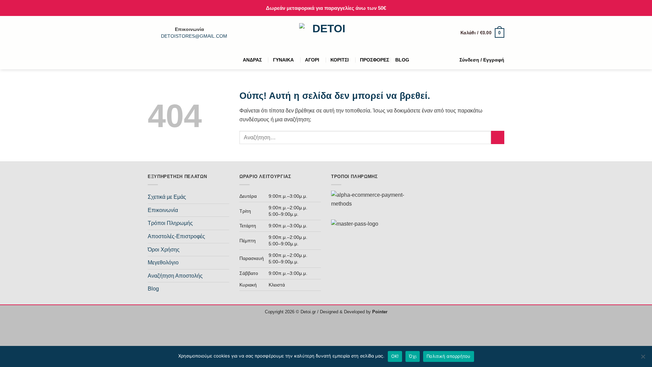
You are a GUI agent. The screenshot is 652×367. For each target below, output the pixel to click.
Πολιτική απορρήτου (449, 356)
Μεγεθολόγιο (163, 262)
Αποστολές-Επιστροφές (176, 236)
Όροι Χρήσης (164, 249)
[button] (482, 32)
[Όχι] (643, 358)
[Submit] (497, 137)
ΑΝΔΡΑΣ (252, 60)
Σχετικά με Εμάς (167, 197)
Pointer (379, 311)
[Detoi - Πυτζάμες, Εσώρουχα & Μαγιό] (326, 33)
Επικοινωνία (163, 210)
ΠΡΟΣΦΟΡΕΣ (374, 60)
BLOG (402, 60)
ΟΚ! (395, 356)
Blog (153, 289)
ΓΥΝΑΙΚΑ (283, 60)
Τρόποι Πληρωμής (170, 223)
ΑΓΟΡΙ (312, 60)
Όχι (412, 356)
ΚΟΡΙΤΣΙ (339, 60)
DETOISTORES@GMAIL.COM (194, 36)
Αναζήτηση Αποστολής (175, 276)
